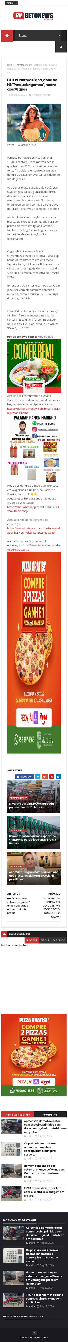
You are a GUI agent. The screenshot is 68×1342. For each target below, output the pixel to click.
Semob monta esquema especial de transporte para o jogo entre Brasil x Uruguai (32, 839)
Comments (50, 1114)
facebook (59, 940)
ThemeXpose (41, 1337)
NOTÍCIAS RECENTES (18, 1114)
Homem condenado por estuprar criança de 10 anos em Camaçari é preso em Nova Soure (44, 1171)
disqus (45, 940)
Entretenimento (24, 65)
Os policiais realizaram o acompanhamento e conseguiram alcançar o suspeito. (40, 1149)
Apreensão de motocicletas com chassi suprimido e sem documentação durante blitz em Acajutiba (45, 1126)
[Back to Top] (34, 1333)
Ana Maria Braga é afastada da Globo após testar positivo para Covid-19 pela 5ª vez (33, 875)
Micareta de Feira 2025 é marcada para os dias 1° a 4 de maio (31, 805)
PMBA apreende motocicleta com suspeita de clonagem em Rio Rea (44, 1191)
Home (10, 65)
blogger (31, 940)
